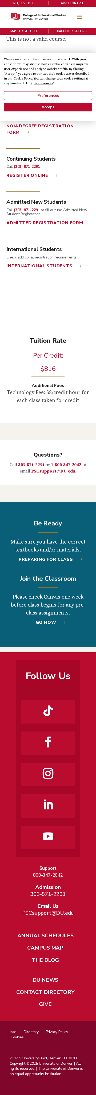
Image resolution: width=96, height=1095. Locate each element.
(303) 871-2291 (27, 166)
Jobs (13, 1031)
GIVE (45, 1004)
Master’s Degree (24, 31)
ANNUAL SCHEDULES (45, 935)
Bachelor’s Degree (72, 31)
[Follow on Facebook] (48, 742)
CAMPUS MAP (45, 947)
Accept (48, 107)
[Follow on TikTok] (48, 710)
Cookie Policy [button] (23, 79)
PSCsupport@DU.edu (53, 471)
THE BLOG (45, 960)
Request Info (24, 3)
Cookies (17, 1037)
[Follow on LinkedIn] (48, 805)
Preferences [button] (43, 83)
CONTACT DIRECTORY (45, 992)
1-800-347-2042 (66, 464)
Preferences (48, 95)
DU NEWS (45, 980)
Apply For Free (72, 3)
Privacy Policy (57, 1031)
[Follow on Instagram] (48, 773)
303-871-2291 (31, 464)
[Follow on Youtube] (48, 836)
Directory (31, 1031)
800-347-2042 (48, 875)
